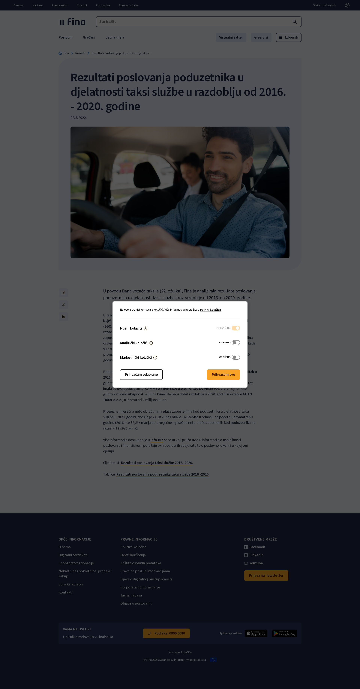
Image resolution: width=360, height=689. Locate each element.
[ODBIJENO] (236, 343)
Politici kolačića (210, 310)
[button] (145, 328)
